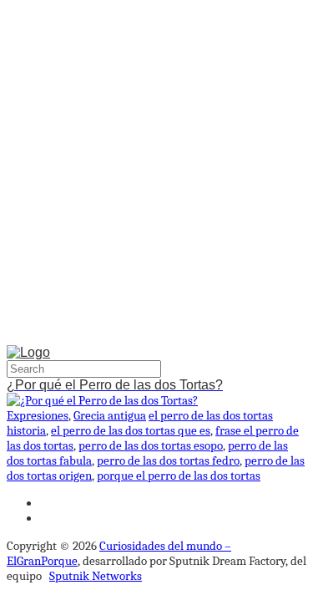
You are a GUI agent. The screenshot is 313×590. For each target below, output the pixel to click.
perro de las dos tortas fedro (168, 460)
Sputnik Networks (95, 575)
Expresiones (37, 415)
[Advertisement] (156, 176)
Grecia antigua (109, 415)
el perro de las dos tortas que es (130, 430)
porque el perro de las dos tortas (178, 475)
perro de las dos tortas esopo (150, 445)
